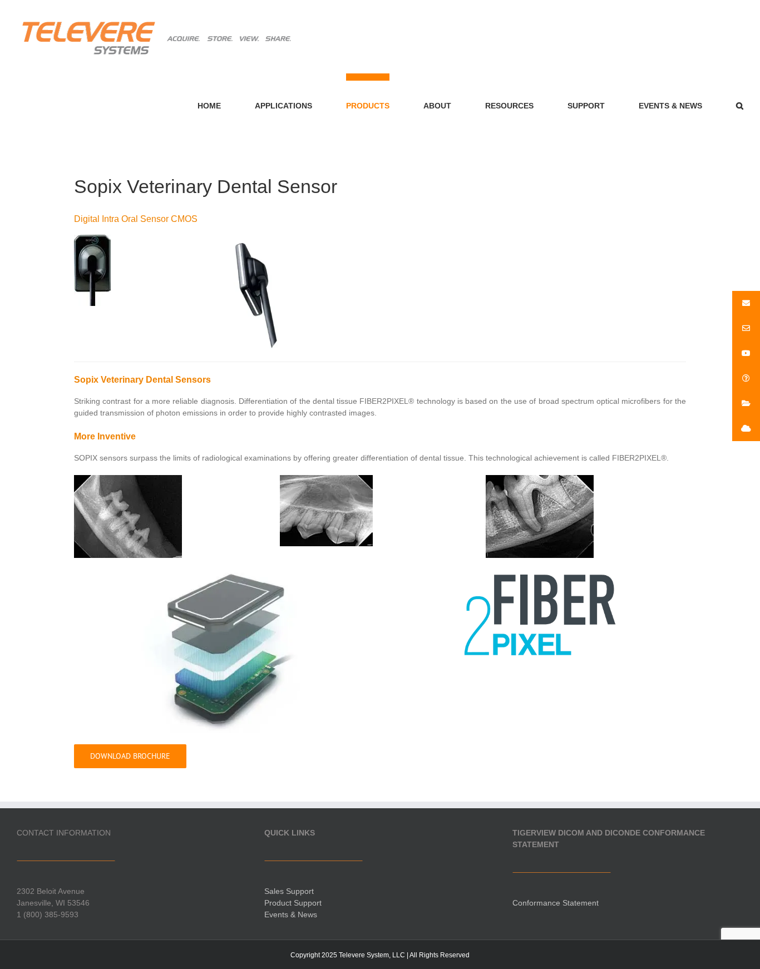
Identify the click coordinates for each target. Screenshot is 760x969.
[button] (739, 101)
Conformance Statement (555, 902)
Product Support (293, 902)
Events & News (290, 914)
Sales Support (289, 891)
